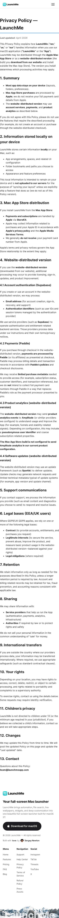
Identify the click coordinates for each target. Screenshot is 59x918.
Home (5, 854)
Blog (5, 874)
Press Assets (20, 890)
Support (20, 854)
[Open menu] (53, 4)
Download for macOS (24, 826)
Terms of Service (21, 874)
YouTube (35, 869)
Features (7, 859)
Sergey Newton (32, 840)
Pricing (6, 864)
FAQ (5, 869)
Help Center (22, 859)
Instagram (35, 854)
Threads (34, 864)
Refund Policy (20, 882)
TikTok (34, 859)
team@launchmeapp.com (14, 769)
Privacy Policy (20, 866)
